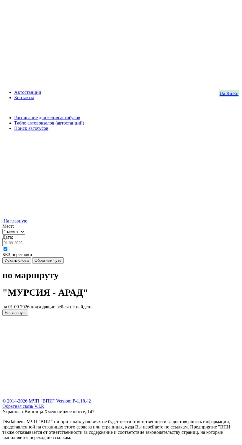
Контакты (24, 97)
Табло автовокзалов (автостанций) (49, 122)
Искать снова (17, 260)
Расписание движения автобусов (47, 117)
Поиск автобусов (31, 128)
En (235, 93)
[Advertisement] (121, 43)
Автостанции (27, 92)
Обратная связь (18, 406)
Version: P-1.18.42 (73, 400)
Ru (229, 93)
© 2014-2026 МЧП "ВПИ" (28, 400)
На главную (14, 220)
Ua (223, 93)
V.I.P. (39, 406)
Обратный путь (48, 260)
